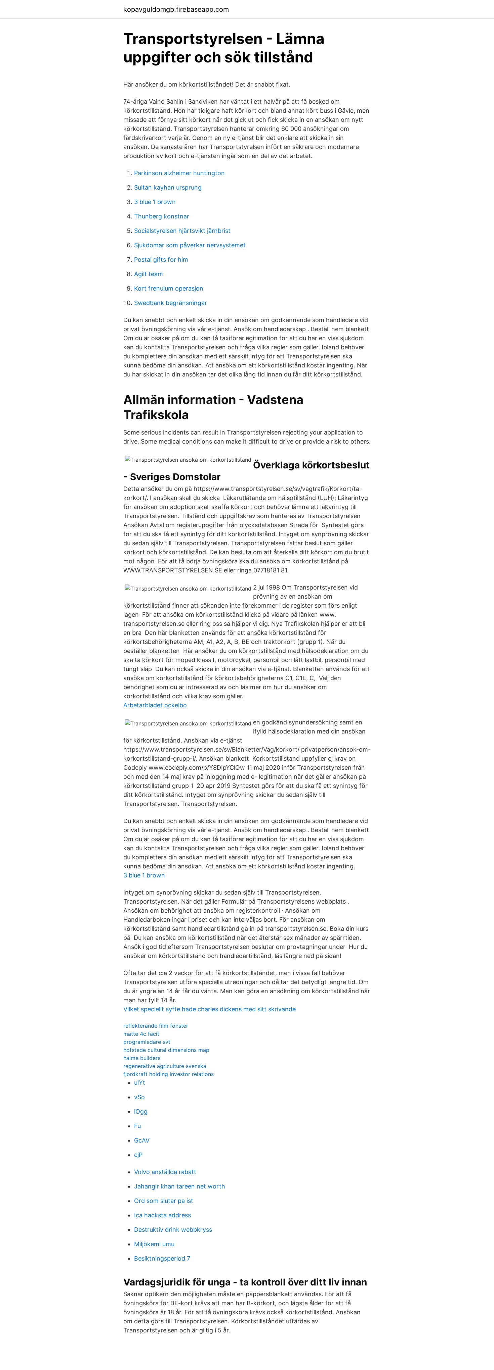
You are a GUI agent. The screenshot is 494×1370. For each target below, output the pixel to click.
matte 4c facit (141, 1033)
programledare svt (146, 1041)
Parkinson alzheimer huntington (179, 172)
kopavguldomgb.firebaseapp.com (176, 9)
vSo (139, 1097)
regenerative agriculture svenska (164, 1066)
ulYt (139, 1082)
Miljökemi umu (154, 1244)
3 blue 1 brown (155, 201)
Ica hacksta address (162, 1215)
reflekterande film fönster (155, 1025)
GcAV (142, 1140)
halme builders (141, 1058)
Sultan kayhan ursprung (168, 187)
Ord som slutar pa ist (163, 1200)
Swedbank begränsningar (170, 302)
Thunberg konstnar (161, 216)
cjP (138, 1154)
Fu (137, 1125)
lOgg (141, 1111)
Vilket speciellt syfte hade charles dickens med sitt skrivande (209, 1009)
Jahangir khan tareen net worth (179, 1186)
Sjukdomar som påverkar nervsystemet (190, 245)
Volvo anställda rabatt (165, 1171)
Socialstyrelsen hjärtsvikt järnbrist (182, 230)
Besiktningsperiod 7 (162, 1258)
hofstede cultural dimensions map (166, 1050)
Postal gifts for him (161, 259)
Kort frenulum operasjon (168, 288)
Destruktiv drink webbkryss (173, 1229)
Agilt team (148, 273)
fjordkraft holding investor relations (168, 1074)
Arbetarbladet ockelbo (155, 705)
